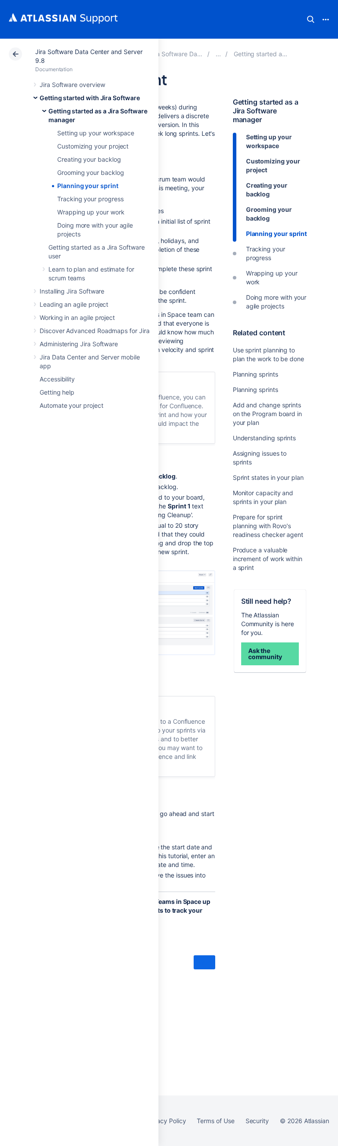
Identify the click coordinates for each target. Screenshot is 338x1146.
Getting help (57, 392)
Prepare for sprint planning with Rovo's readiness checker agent (268, 525)
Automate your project (71, 405)
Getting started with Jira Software (90, 98)
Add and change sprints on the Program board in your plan (267, 413)
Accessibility (57, 379)
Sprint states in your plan (268, 477)
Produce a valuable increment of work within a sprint (267, 558)
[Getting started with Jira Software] (218, 54)
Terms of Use (215, 1120)
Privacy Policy (166, 1120)
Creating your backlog (89, 159)
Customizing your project (93, 146)
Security (257, 1120)
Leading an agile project (74, 304)
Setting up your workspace (95, 133)
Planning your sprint (87, 185)
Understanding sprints (264, 438)
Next (204, 962)
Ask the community (265, 653)
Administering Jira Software (79, 344)
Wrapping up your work (91, 212)
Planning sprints (255, 374)
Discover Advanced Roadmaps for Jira (95, 330)
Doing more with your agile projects (276, 302)
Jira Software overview (72, 84)
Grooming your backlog (90, 172)
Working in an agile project (77, 317)
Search (311, 19)
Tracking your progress (90, 199)
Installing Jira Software (72, 291)
